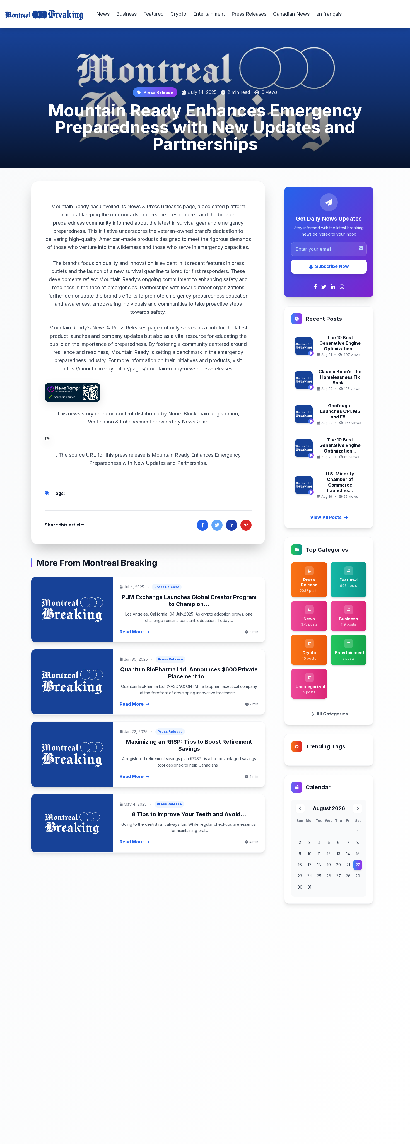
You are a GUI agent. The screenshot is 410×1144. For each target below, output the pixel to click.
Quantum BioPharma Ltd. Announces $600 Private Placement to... (189, 673)
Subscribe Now (332, 266)
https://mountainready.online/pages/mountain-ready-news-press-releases (147, 369)
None (174, 414)
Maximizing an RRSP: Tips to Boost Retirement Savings (189, 745)
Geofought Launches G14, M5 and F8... (340, 411)
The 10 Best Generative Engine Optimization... (340, 343)
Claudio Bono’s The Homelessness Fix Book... (340, 377)
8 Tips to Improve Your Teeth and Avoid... (189, 814)
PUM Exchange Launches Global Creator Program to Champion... (189, 600)
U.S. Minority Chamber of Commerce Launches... (340, 482)
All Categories (332, 714)
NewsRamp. (132, 438)
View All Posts (326, 517)
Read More (132, 632)
